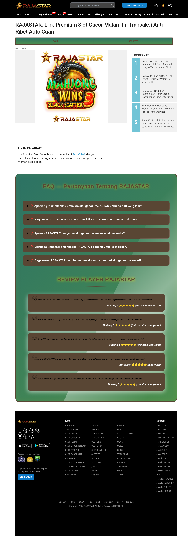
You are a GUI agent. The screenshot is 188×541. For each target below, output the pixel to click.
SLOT (19, 14)
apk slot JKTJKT (163, 491)
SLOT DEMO (97, 462)
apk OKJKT (161, 450)
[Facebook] (20, 430)
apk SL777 (161, 425)
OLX (119, 429)
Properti (148, 14)
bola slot (95, 475)
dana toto (121, 425)
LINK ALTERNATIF (133, 5)
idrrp (90, 502)
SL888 (120, 446)
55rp (73, 502)
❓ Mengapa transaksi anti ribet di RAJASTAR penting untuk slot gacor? (78, 246)
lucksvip (130, 502)
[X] (26, 430)
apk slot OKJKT (163, 487)
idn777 (119, 502)
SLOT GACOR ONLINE (75, 466)
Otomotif (80, 14)
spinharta (63, 502)
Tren (109, 14)
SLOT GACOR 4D (125, 433)
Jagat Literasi (45, 14)
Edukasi (159, 14)
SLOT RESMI (71, 442)
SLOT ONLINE (71, 470)
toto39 (94, 470)
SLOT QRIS (96, 442)
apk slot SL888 (163, 462)
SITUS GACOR (71, 429)
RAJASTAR (20, 48)
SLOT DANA (96, 446)
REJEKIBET (122, 462)
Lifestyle (99, 14)
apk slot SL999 (163, 466)
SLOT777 (95, 454)
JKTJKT (120, 475)
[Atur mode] (156, 5)
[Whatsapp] (26, 436)
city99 (81, 502)
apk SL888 (161, 429)
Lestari (118, 15)
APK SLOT (30, 14)
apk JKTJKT (161, 454)
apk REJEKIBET (163, 442)
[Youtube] (20, 436)
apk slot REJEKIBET (165, 479)
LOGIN (55, 41)
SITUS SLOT (70, 475)
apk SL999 (161, 433)
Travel (169, 14)
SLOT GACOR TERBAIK (75, 446)
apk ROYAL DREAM (165, 438)
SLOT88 (95, 458)
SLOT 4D (121, 438)
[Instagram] (37, 430)
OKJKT (120, 470)
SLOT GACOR (71, 433)
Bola (90, 14)
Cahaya (60, 14)
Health (128, 14)
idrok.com (108, 502)
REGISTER (133, 41)
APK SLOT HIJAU (99, 433)
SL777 (120, 442)
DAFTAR (28, 477)
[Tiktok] (31, 436)
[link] (163, 5)
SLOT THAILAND (99, 450)
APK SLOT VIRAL (99, 438)
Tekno (70, 14)
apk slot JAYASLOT (165, 483)
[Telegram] (31, 430)
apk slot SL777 (163, 458)
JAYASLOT (122, 466)
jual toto (95, 466)
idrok (98, 502)
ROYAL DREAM (124, 458)
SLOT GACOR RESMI (74, 438)
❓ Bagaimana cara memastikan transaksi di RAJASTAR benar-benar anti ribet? (83, 219)
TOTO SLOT (122, 454)
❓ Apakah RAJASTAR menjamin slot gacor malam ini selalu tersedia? (77, 233)
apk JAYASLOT (163, 446)
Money (137, 14)
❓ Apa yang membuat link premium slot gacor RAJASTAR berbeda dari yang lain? (86, 206)
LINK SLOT (96, 425)
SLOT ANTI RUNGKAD (75, 462)
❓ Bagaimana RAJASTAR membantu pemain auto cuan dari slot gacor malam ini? (85, 260)
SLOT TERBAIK (72, 450)
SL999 (120, 450)
